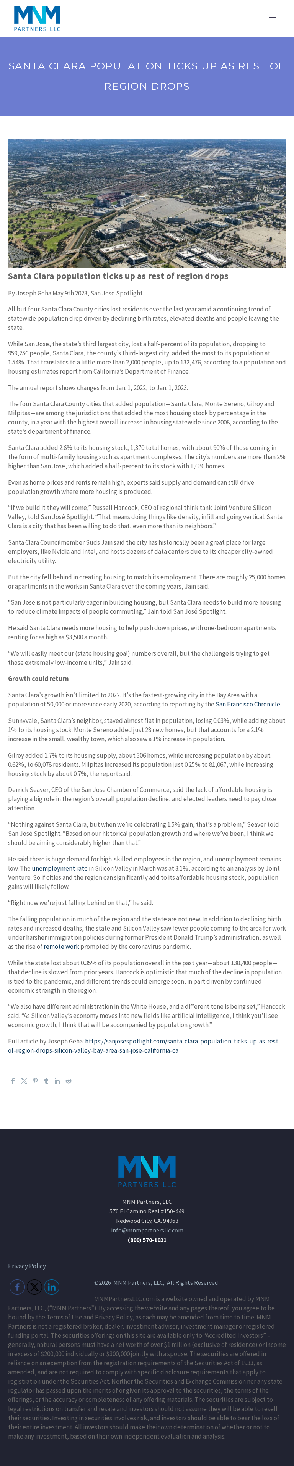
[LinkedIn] (57, 1081)
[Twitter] (24, 1081)
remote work (61, 946)
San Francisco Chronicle (248, 704)
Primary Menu (273, 19)
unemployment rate (60, 868)
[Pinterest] (35, 1081)
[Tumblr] (46, 1081)
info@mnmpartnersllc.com (147, 1230)
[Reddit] (68, 1081)
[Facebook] (13, 1081)
